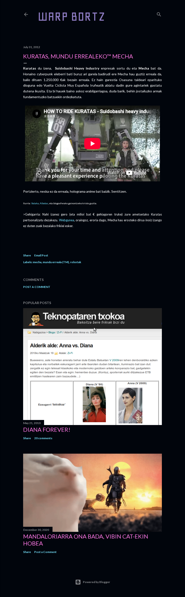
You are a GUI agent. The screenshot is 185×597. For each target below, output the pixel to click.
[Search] (159, 13)
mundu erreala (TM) (56, 262)
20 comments (43, 438)
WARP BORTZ (71, 16)
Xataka (35, 203)
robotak (75, 262)
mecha (37, 262)
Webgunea (66, 220)
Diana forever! (46, 429)
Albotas (44, 203)
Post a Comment (36, 287)
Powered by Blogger (96, 582)
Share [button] (27, 255)
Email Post (41, 255)
